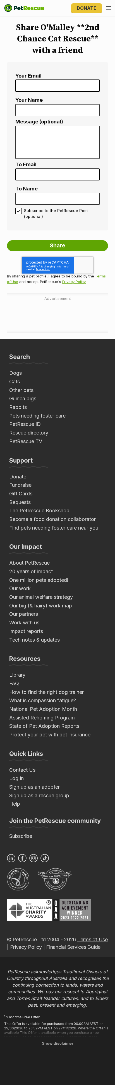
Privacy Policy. (74, 281)
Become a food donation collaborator (52, 519)
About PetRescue (29, 563)
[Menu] (108, 8)
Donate (86, 8)
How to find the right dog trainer (46, 692)
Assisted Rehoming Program (42, 718)
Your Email (28, 76)
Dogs (15, 373)
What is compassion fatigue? (42, 700)
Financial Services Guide (73, 947)
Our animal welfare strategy (41, 597)
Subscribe (20, 836)
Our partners (23, 614)
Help (14, 804)
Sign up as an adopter (34, 787)
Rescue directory (28, 433)
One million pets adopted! (38, 580)
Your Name (29, 100)
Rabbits (18, 407)
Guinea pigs (22, 398)
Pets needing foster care (37, 416)
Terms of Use (92, 939)
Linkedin (11, 858)
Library (17, 675)
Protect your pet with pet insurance (49, 735)
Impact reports (26, 631)
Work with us (24, 622)
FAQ (14, 683)
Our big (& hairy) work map (40, 606)
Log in (16, 778)
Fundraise (20, 485)
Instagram (33, 858)
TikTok (44, 858)
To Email (26, 164)
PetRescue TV (25, 441)
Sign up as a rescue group (39, 795)
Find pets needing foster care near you (53, 528)
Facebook (22, 858)
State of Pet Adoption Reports (44, 726)
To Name (26, 189)
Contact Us (22, 770)
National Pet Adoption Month (43, 709)
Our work (20, 588)
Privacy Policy (26, 947)
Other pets (21, 390)
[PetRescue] (24, 8)
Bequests (20, 502)
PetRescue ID (25, 424)
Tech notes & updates (34, 640)
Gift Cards (20, 493)
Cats (14, 381)
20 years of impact (31, 571)
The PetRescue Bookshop (39, 510)
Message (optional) (39, 122)
